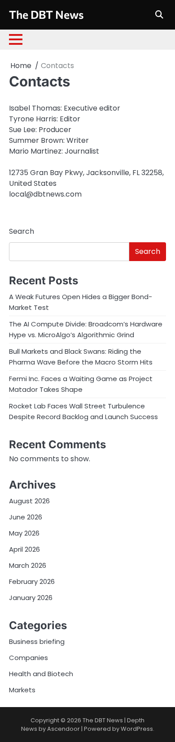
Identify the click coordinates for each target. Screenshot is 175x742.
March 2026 (27, 565)
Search (21, 231)
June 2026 (25, 517)
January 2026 (30, 597)
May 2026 (24, 533)
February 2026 (32, 581)
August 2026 (29, 501)
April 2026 (24, 549)
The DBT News (46, 14)
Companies (28, 657)
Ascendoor (63, 729)
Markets (22, 690)
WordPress (137, 729)
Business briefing (37, 641)
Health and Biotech (41, 673)
